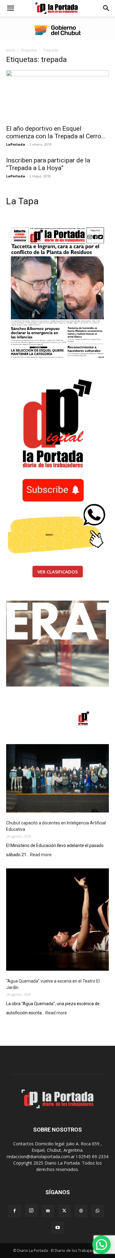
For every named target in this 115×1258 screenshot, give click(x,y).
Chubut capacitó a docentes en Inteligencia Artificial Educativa (56, 826)
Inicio (10, 50)
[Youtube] (58, 1228)
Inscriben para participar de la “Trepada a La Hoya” (48, 164)
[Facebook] (15, 1211)
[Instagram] (31, 1211)
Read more (41, 855)
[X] (64, 1211)
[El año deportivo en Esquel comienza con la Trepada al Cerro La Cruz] (57, 95)
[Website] (81, 1211)
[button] (10, 8)
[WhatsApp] (97, 1211)
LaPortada (15, 144)
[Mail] (48, 1211)
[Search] (106, 8)
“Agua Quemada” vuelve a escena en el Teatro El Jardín (53, 984)
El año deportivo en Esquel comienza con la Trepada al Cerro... (56, 132)
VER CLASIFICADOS (57, 572)
